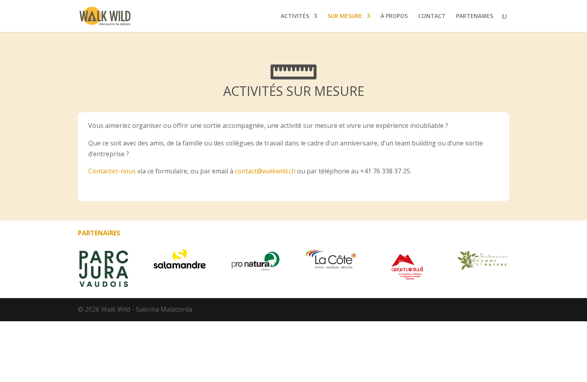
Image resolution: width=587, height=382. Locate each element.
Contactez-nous (112, 171)
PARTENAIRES (474, 16)
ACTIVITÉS (295, 16)
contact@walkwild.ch (266, 171)
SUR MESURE (344, 16)
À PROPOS (394, 16)
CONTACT (432, 16)
